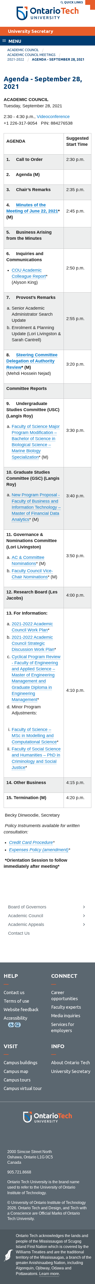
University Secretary (30, 31)
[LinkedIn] (58, 1135)
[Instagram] (47, 1135)
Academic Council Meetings (31, 55)
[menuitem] (27, 50)
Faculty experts (66, 1007)
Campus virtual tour (23, 1088)
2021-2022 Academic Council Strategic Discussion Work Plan (33, 643)
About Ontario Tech (70, 1062)
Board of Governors (27, 907)
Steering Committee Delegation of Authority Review (31, 360)
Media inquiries (65, 1015)
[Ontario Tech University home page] (48, 13)
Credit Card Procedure (31, 842)
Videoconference (53, 116)
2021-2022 (15, 59)
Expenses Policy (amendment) (38, 849)
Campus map (16, 1071)
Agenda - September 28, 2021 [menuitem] (58, 59)
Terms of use (16, 1000)
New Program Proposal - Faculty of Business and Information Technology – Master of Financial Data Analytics (36, 507)
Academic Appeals (26, 924)
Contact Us (19, 933)
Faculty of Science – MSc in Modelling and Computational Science (34, 735)
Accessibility (15, 1018)
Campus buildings (20, 1062)
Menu (15, 41)
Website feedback (21, 1009)
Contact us (14, 992)
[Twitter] (36, 1135)
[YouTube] (69, 1135)
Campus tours (17, 1079)
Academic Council (23, 50)
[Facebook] (25, 1135)
